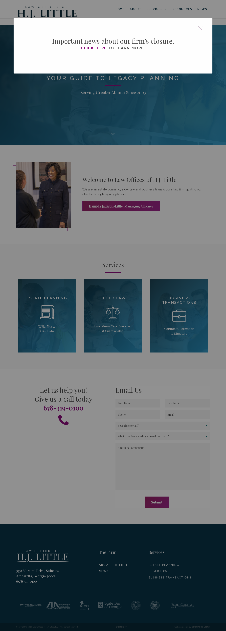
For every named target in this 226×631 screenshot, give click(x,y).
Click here (94, 48)
